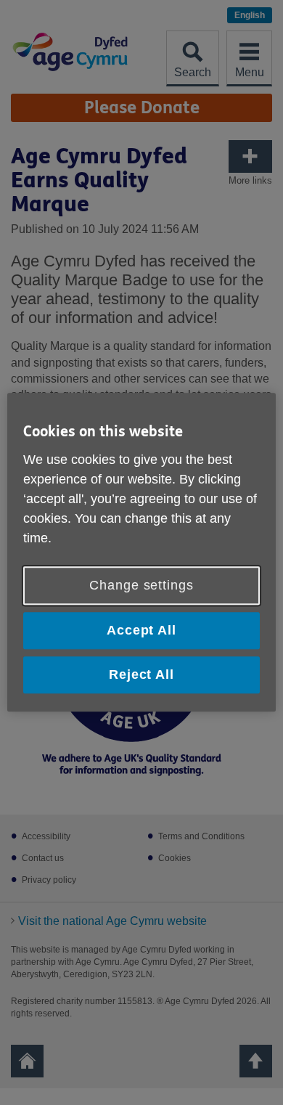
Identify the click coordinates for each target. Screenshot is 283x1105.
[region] (141, 552)
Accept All (141, 630)
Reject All (141, 674)
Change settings (141, 585)
